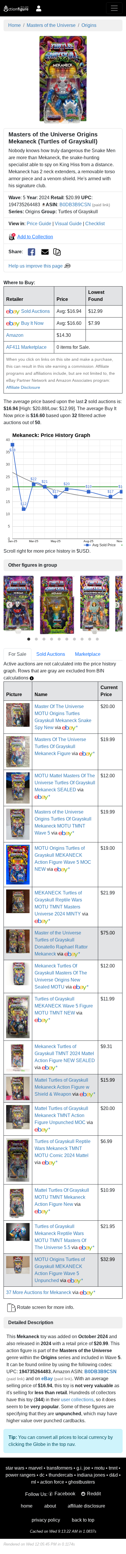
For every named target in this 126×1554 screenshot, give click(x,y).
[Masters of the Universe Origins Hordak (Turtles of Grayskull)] (19, 604)
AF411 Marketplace (26, 347)
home (27, 1505)
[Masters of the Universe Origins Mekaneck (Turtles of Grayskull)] (63, 79)
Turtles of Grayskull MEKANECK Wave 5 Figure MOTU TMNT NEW (64, 1005)
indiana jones (91, 1475)
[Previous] (9, 605)
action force (52, 1482)
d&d (113, 1475)
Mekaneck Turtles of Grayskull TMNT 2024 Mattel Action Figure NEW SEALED (65, 1053)
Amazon (14, 335)
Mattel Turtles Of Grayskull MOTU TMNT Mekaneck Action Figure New (62, 1197)
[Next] (117, 605)
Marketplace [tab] (88, 654)
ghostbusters (81, 1482)
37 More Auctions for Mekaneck (38, 1292)
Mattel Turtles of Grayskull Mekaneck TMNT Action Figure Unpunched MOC (61, 1115)
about (50, 1505)
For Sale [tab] (17, 654)
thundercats (61, 1475)
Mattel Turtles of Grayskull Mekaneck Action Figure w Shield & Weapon (62, 1087)
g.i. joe (83, 1467)
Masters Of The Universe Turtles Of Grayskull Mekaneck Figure (60, 746)
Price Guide (39, 223)
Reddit (94, 1493)
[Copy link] (57, 251)
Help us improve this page (36, 265)
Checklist (95, 223)
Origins (88, 25)
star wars (15, 1467)
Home (14, 25)
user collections (77, 1399)
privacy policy (46, 1519)
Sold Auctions (35, 311)
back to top (83, 1519)
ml (33, 1482)
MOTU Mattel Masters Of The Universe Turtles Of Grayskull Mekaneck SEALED (65, 782)
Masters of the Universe (51, 25)
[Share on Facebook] (31, 252)
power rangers (20, 1475)
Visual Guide (68, 223)
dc (42, 1475)
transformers (59, 1467)
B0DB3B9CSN (75, 204)
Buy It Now (32, 323)
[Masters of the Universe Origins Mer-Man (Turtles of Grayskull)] (57, 604)
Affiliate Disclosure (23, 387)
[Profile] (39, 8)
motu (99, 1467)
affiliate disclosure (86, 1505)
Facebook (65, 1493)
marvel (35, 1467)
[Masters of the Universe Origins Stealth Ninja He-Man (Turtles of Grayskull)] (94, 604)
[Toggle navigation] (114, 8)
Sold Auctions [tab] (50, 654)
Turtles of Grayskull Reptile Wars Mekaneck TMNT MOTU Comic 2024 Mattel (63, 1148)
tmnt (113, 1467)
